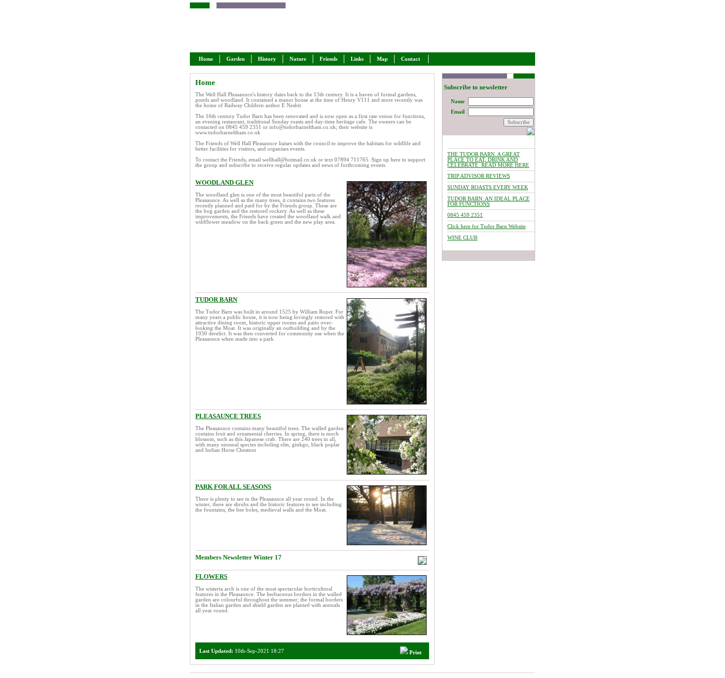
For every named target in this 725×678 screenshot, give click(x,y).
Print (415, 652)
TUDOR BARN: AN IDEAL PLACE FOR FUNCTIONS (488, 201)
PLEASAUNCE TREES (228, 416)
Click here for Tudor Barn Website (486, 226)
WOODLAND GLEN (224, 182)
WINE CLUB (462, 237)
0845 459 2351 (465, 215)
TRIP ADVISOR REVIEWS (478, 176)
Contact (411, 59)
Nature (298, 59)
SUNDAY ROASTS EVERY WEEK (487, 187)
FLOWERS (211, 576)
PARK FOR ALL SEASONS (233, 486)
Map (382, 59)
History (267, 59)
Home (206, 59)
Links (357, 59)
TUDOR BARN (216, 299)
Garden (235, 59)
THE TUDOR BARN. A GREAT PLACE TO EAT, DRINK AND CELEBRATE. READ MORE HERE (488, 160)
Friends (328, 59)
